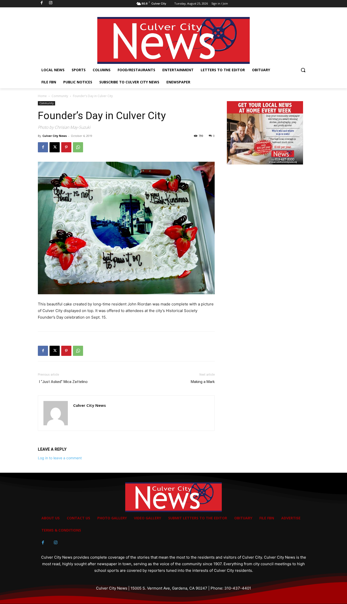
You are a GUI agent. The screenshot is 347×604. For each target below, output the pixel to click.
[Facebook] (43, 147)
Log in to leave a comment (60, 458)
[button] (303, 70)
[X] (55, 147)
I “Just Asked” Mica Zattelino (63, 381)
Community (60, 96)
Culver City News (54, 136)
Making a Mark (203, 381)
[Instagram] (56, 543)
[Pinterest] (66, 147)
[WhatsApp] (78, 147)
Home (42, 96)
